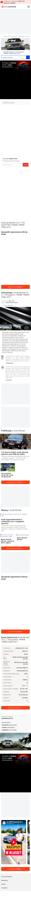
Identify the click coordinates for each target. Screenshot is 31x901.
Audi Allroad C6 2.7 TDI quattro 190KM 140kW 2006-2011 (13, 52)
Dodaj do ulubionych (8, 305)
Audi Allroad (6, 102)
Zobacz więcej (15, 869)
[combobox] (15, 57)
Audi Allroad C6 (7, 718)
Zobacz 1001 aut (14, 287)
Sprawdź (26, 164)
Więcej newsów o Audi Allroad (14, 548)
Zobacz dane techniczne (14, 707)
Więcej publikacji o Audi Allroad (14, 482)
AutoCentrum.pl (8, 6)
